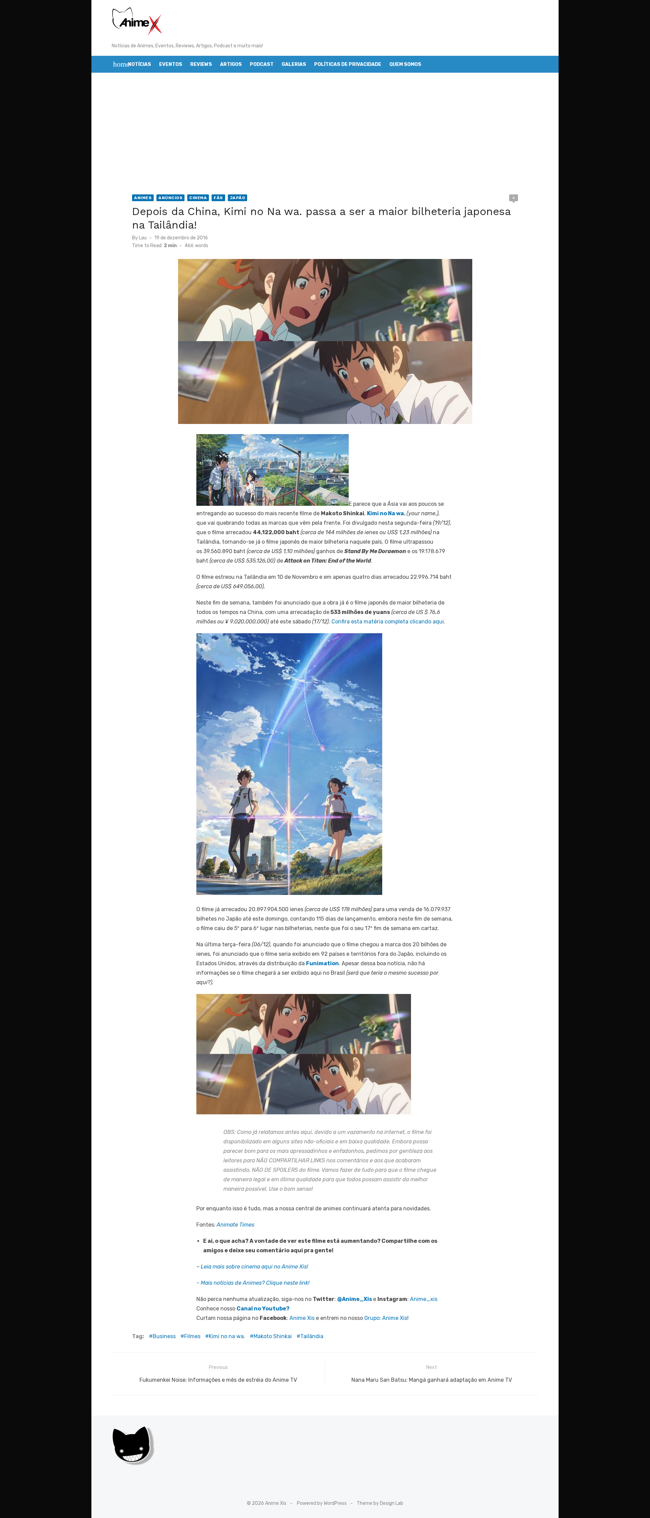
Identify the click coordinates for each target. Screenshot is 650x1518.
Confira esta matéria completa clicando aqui (387, 621)
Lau (143, 238)
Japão (237, 197)
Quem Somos (405, 64)
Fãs (218, 197)
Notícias (139, 64)
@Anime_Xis (354, 1299)
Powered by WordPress (322, 1503)
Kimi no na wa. (227, 1336)
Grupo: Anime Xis (385, 1318)
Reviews (201, 64)
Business (164, 1336)
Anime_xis (423, 1299)
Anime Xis (302, 1318)
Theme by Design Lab (380, 1503)
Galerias (294, 64)
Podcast (262, 64)
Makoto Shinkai (273, 1336)
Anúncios (170, 197)
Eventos (170, 64)
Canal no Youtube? (263, 1308)
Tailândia (311, 1336)
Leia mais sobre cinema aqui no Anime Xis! (254, 1266)
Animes (143, 197)
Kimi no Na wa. (386, 513)
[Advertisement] (325, 133)
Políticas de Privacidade (347, 64)
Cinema (198, 197)
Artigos (231, 64)
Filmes (192, 1336)
